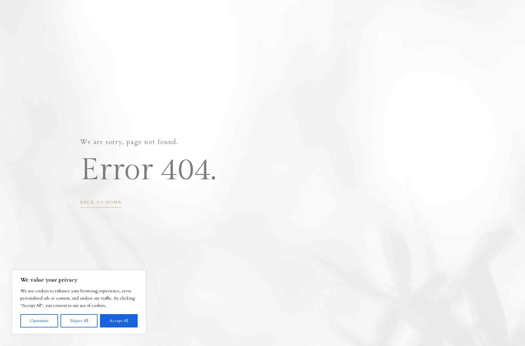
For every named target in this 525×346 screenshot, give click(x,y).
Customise (39, 321)
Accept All (118, 321)
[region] (79, 302)
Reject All (79, 321)
